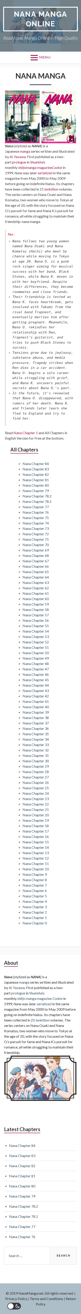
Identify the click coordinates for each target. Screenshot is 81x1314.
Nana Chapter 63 (35, 582)
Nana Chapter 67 (35, 561)
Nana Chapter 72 (35, 534)
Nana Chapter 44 (35, 685)
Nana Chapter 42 (35, 696)
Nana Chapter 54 (35, 631)
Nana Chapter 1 (26, 433)
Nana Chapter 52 (35, 642)
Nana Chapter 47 (35, 669)
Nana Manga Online (40, 19)
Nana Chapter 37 (35, 723)
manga (25, 151)
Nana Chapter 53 (35, 636)
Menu (44, 57)
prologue (19, 162)
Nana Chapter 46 (35, 674)
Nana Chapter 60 (35, 599)
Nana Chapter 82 (35, 474)
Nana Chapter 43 (35, 690)
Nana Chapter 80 (35, 485)
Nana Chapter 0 (34, 923)
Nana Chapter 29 (35, 766)
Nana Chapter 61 (35, 593)
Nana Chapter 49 (35, 658)
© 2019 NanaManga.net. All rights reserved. (40, 1293)
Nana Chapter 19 (35, 820)
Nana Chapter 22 (35, 804)
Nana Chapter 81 (35, 480)
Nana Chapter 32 (35, 750)
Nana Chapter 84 (35, 463)
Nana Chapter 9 (34, 874)
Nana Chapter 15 (35, 842)
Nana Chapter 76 (35, 512)
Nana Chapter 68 (35, 555)
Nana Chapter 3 (34, 907)
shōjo (22, 167)
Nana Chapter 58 (35, 609)
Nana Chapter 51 (35, 647)
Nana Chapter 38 (35, 717)
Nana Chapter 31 (35, 755)
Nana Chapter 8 (34, 880)
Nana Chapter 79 (35, 490)
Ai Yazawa (18, 156)
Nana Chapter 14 (35, 847)
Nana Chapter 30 (35, 761)
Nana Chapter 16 (35, 836)
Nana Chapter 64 (35, 577)
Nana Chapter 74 (35, 523)
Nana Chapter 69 (35, 550)
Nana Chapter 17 (35, 831)
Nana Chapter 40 (35, 707)
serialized (45, 173)
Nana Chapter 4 (34, 901)
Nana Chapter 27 (35, 777)
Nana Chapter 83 (35, 469)
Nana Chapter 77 (35, 507)
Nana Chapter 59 (35, 604)
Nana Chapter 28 (35, 771)
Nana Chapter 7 (34, 885)
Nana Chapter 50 (35, 653)
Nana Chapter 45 (35, 680)
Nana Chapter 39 (35, 712)
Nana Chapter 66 (35, 566)
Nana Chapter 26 (35, 782)
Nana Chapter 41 (35, 701)
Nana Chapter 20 (35, 815)
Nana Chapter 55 (35, 626)
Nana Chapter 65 (35, 572)
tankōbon (51, 189)
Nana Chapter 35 (35, 734)
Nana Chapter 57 (35, 615)
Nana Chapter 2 (34, 912)
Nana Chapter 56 (35, 620)
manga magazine (39, 167)
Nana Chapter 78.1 (37, 501)
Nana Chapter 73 (35, 528)
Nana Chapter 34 (35, 739)
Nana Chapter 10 (35, 869)
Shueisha (36, 162)
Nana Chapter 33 (35, 744)
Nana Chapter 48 (35, 663)
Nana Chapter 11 (35, 863)
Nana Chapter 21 (35, 809)
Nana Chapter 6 (34, 890)
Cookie (57, 167)
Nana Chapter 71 (35, 539)
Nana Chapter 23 (35, 799)
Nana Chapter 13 (35, 853)
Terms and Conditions (46, 1298)
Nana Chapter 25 (35, 788)
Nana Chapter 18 (35, 826)
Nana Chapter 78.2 (37, 496)
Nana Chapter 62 (35, 588)
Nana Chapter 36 (35, 728)
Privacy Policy (16, 1298)
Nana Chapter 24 (35, 793)
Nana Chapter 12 (35, 858)
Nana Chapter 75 (35, 517)
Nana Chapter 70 (35, 544)
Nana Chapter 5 (34, 896)
